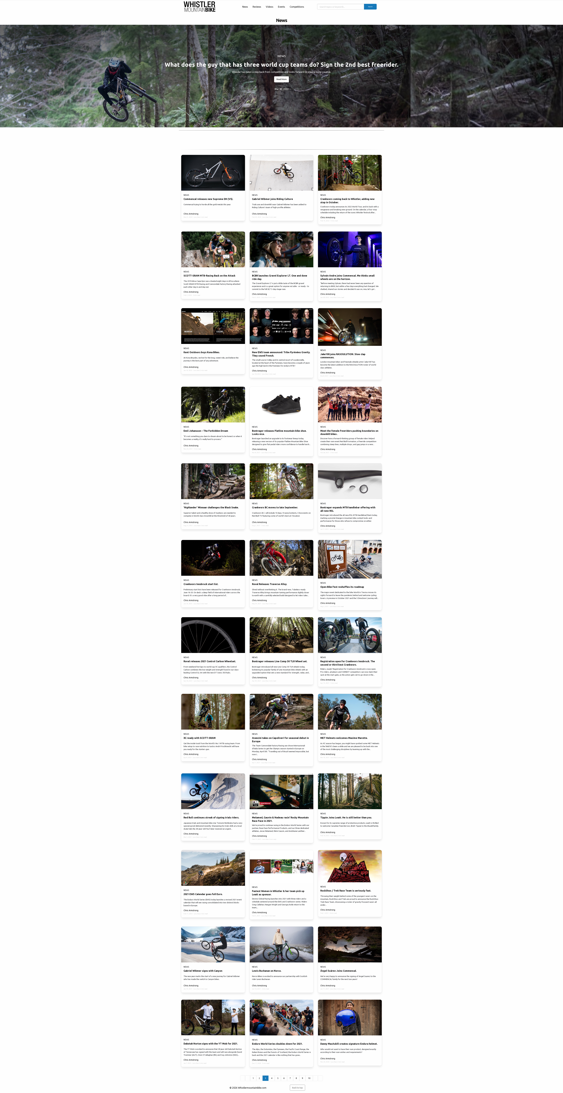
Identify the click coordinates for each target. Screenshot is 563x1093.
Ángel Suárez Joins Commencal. (338, 970)
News (245, 6)
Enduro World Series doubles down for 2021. (277, 1043)
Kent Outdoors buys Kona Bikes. (202, 352)
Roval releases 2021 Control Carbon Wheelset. (210, 661)
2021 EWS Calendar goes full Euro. (203, 894)
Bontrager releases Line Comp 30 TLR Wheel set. (279, 661)
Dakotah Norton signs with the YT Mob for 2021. (211, 1043)
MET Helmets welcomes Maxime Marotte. (344, 738)
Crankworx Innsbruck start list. (201, 584)
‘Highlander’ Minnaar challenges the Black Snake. (211, 507)
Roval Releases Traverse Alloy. (269, 584)
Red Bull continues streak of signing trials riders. (211, 817)
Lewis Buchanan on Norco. (266, 970)
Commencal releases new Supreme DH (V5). (208, 199)
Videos (269, 6)
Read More (281, 79)
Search (370, 6)
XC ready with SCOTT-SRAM (200, 738)
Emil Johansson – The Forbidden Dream (206, 430)
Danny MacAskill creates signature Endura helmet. (349, 1043)
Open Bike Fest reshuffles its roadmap (342, 587)
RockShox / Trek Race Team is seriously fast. (345, 890)
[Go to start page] (242, 1078)
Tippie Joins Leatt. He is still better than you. (346, 817)
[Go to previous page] (247, 1078)
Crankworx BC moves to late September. (275, 507)
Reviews (257, 6)
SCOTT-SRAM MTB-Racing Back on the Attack (209, 275)
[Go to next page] (315, 1078)
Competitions (297, 6)
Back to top (297, 1088)
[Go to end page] (320, 1078)
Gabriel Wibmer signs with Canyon (203, 970)
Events (281, 6)
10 (309, 1078)
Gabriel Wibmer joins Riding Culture (272, 199)
